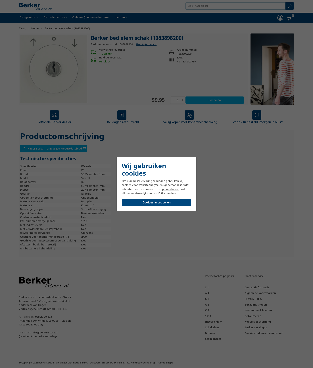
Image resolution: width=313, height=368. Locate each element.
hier (173, 193)
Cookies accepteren (157, 202)
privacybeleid (170, 189)
